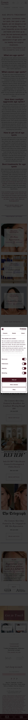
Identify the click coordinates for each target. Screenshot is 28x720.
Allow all (14, 379)
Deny (14, 389)
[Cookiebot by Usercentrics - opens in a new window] (20, 329)
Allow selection (14, 384)
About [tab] (23, 333)
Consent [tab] (5, 333)
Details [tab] (14, 333)
